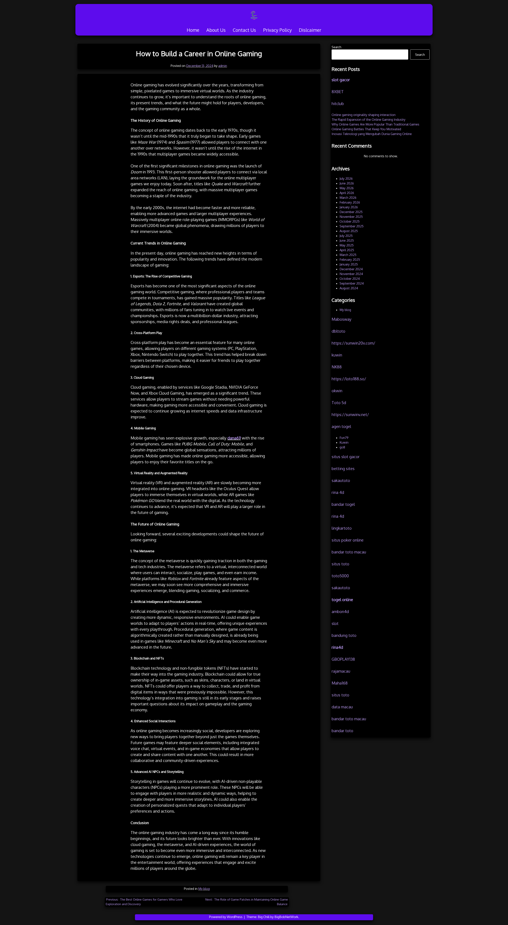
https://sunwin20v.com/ (353, 343)
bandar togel (343, 504)
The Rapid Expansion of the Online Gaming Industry (368, 120)
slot (335, 623)
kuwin (337, 354)
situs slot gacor (346, 456)
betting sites (343, 468)
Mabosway (341, 319)
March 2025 (348, 255)
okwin (337, 390)
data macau (342, 706)
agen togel (341, 426)
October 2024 (350, 279)
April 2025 (347, 250)
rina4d (337, 647)
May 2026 (347, 188)
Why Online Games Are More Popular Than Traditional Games (375, 124)
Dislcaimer (310, 30)
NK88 (337, 366)
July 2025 (346, 236)
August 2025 (349, 231)
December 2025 (351, 212)
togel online (342, 599)
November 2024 (351, 274)
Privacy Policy (277, 30)
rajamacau (341, 671)
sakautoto (341, 480)
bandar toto (342, 730)
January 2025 (349, 264)
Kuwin (344, 442)
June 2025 (347, 240)
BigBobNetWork (286, 917)
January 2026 (349, 207)
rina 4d (338, 492)
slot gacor (341, 79)
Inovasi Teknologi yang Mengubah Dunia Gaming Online (372, 134)
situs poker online (348, 540)
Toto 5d (339, 402)
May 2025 (347, 245)
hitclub (338, 103)
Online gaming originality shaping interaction (363, 115)
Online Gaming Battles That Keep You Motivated (366, 129)
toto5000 (340, 575)
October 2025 (350, 221)
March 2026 (348, 198)
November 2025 (351, 217)
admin (222, 66)
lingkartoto (342, 528)
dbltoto (338, 331)
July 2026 (346, 179)
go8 (342, 447)
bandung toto (344, 635)
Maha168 (340, 683)
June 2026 (347, 183)
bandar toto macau (349, 551)
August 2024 (349, 288)
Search (336, 47)
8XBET (338, 91)
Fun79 (344, 438)
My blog (204, 889)
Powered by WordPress (226, 917)
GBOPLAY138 (343, 659)
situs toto (340, 563)
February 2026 (350, 202)
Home (193, 30)
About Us (216, 30)
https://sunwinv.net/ (350, 414)
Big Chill (263, 917)
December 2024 (351, 269)
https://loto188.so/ (349, 378)
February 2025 (350, 260)
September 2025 (352, 226)
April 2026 (347, 193)
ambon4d (340, 611)
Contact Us (244, 30)
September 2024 (352, 283)
